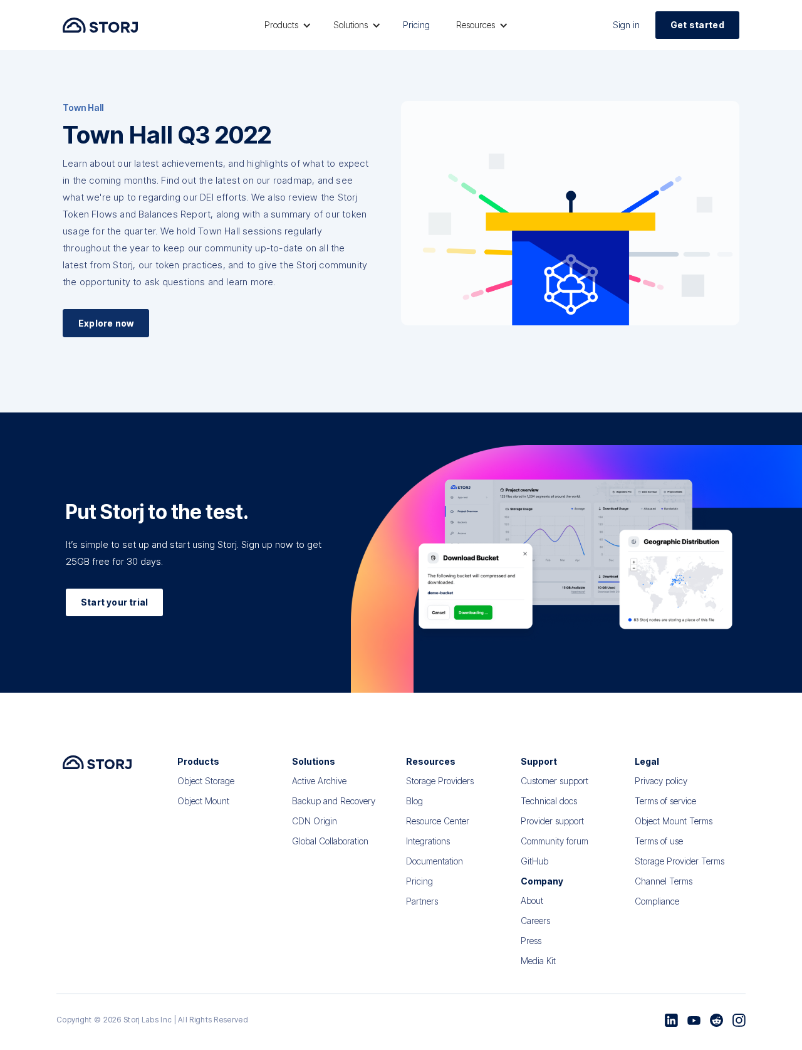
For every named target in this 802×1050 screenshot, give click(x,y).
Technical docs (549, 800)
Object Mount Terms (673, 821)
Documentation (434, 861)
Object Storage (205, 780)
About (532, 900)
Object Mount (203, 800)
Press (531, 940)
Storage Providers (440, 780)
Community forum (554, 841)
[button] (286, 25)
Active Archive (319, 780)
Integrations (428, 841)
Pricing (416, 24)
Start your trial (114, 602)
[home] (100, 25)
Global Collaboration (330, 841)
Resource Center (437, 821)
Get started (697, 24)
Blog (414, 800)
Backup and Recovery (333, 800)
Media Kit (538, 960)
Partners (422, 901)
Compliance (657, 901)
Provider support (552, 821)
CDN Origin (314, 821)
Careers (535, 920)
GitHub (534, 861)
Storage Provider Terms (679, 861)
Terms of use (659, 841)
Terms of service (665, 800)
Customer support (554, 780)
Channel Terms (663, 881)
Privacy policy (661, 780)
